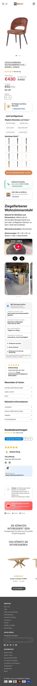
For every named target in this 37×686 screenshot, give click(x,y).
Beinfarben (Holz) (12, 136)
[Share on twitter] (9, 463)
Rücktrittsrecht (8, 614)
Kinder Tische (8, 655)
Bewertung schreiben (13, 439)
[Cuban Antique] (9, 149)
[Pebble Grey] (26, 164)
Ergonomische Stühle (10, 658)
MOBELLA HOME (9, 625)
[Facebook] (5, 645)
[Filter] (26, 438)
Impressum (7, 620)
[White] (26, 156)
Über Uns (7, 606)
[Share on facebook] (6, 462)
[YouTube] (16, 645)
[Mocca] (26, 141)
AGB (5, 609)
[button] (16, 55)
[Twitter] (8, 645)
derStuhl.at (13, 678)
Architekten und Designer (12, 663)
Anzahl (7, 94)
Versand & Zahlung (10, 617)
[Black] (9, 141)
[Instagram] (13, 645)
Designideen (8, 668)
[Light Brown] (26, 149)
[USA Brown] (18, 164)
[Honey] (9, 164)
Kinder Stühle (8, 652)
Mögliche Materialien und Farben (17, 120)
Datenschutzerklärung (11, 612)
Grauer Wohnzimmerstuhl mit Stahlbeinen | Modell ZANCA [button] (14, 475)
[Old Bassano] (18, 149)
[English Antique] (18, 156)
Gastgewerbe (8, 666)
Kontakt (6, 622)
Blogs (5, 671)
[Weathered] (9, 156)
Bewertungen (8, 628)
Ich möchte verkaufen (11, 660)
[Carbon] (18, 141)
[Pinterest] (10, 645)
